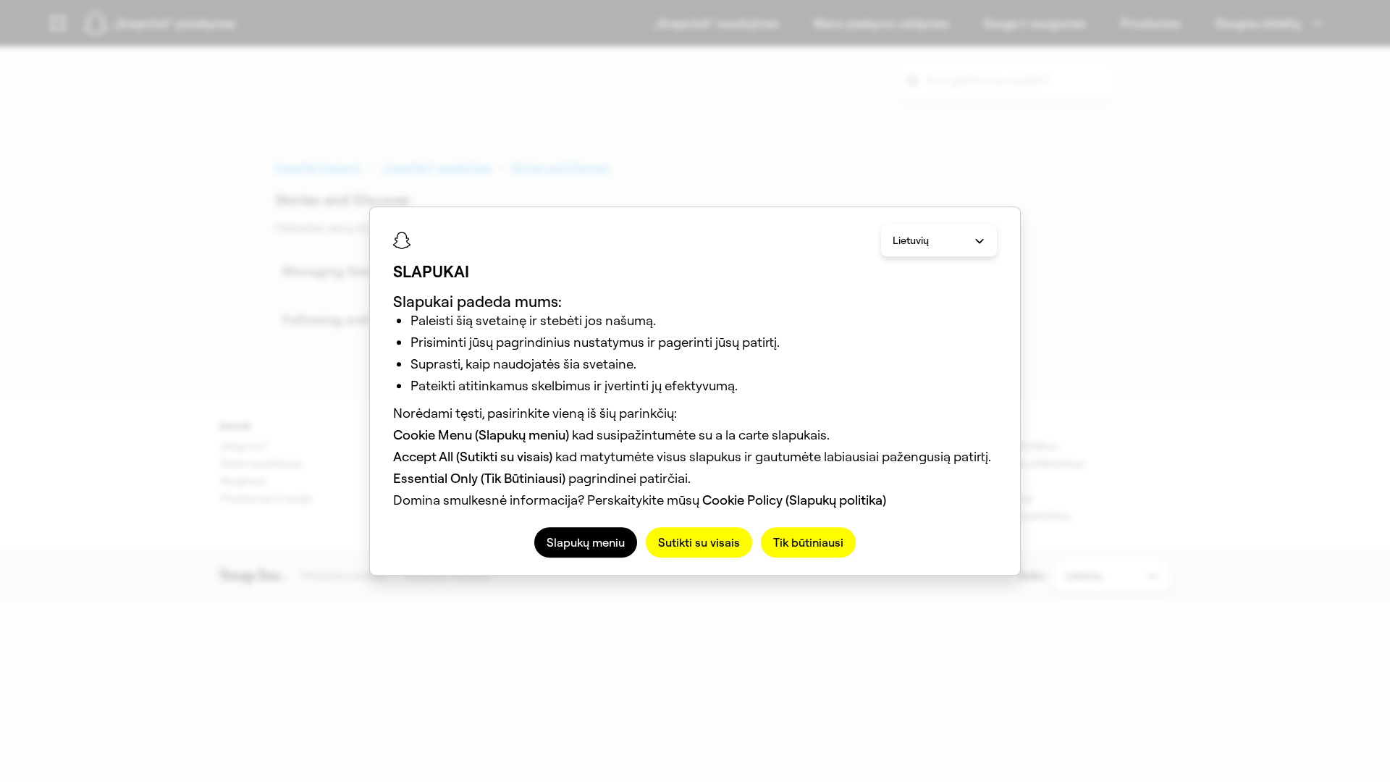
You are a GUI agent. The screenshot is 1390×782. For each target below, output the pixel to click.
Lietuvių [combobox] (911, 240)
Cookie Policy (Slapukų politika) (794, 500)
